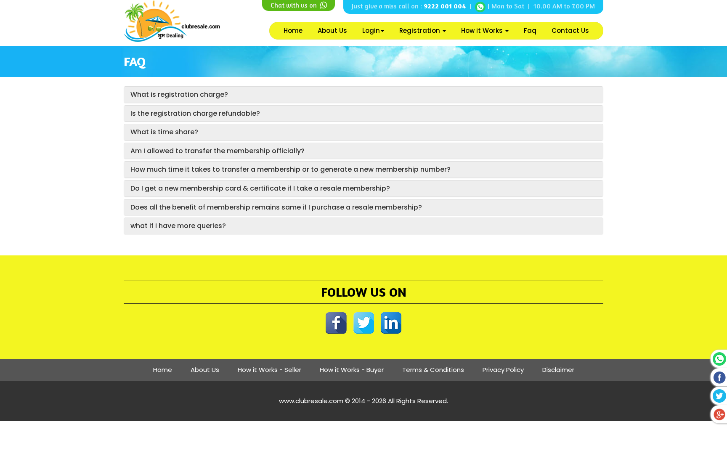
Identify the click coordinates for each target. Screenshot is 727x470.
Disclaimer (558, 369)
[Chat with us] (480, 6)
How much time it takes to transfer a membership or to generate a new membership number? (290, 169)
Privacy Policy (503, 369)
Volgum (387, 410)
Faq (530, 30)
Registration (420, 30)
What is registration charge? (179, 94)
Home (293, 30)
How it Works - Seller (269, 369)
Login (371, 30)
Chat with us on (294, 5)
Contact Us (570, 30)
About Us (332, 30)
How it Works (482, 30)
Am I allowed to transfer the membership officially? (217, 151)
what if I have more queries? (178, 226)
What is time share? (164, 132)
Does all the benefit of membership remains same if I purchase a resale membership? (276, 207)
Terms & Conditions (433, 369)
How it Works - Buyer (352, 369)
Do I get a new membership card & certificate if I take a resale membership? (260, 188)
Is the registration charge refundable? (195, 113)
